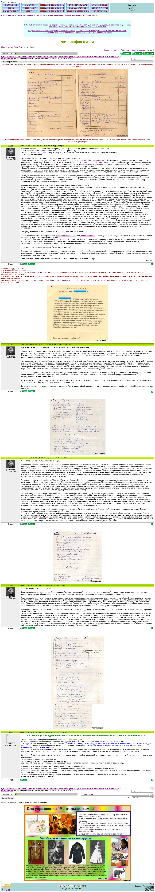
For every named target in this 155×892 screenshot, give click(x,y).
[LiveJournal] (85, 886)
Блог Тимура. (92, 15)
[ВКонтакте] (75, 886)
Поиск (149, 50)
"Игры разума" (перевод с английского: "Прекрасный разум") (80, 160)
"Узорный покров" (87, 236)
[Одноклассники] (80, 886)
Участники (124, 50)
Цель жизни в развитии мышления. (18, 57)
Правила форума (138, 50)
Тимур (10, 732)
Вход (16, 47)
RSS (152, 884)
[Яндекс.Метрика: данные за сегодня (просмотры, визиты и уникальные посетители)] (6, 889)
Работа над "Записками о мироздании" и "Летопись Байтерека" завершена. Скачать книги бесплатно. (43, 15)
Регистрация (7, 47)
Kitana (10, 146)
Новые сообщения (111, 50)
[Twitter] (78, 886)
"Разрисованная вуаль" (66, 236)
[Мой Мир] (83, 886)
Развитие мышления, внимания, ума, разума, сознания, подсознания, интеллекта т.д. (78, 57)
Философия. (7, 59)
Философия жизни (24, 59)
